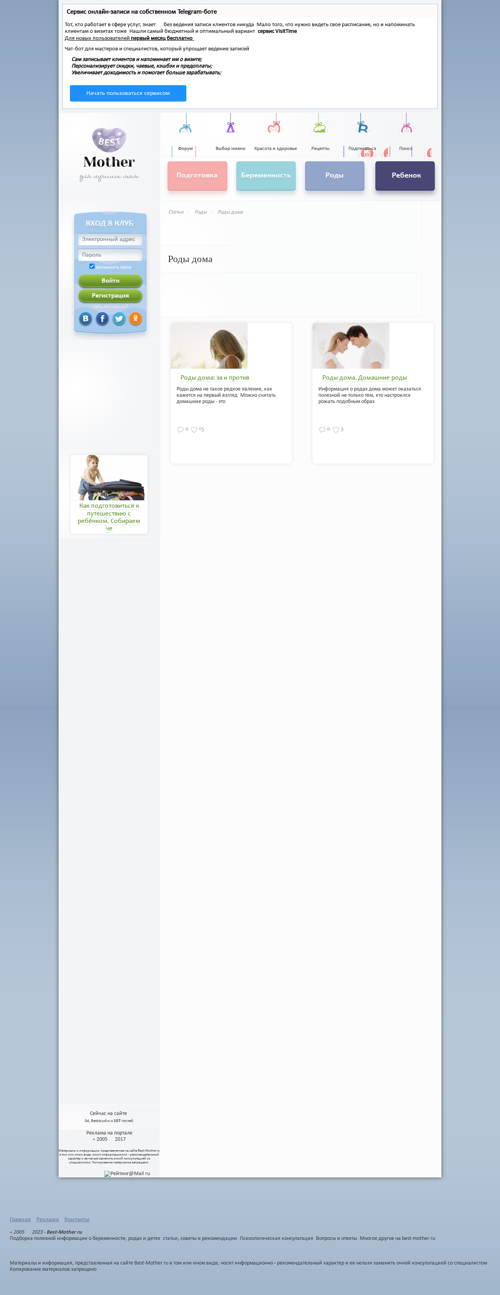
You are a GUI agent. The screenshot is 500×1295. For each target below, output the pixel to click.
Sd (87, 1121)
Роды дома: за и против (214, 378)
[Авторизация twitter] (109, 318)
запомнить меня (113, 267)
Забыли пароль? (110, 307)
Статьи (176, 212)
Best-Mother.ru (149, 1150)
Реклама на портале (109, 1133)
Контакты (76, 1220)
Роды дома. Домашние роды (364, 378)
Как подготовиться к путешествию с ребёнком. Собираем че (109, 517)
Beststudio (100, 1121)
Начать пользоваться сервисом (128, 93)
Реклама (47, 1220)
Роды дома (230, 212)
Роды (201, 212)
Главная (20, 1220)
